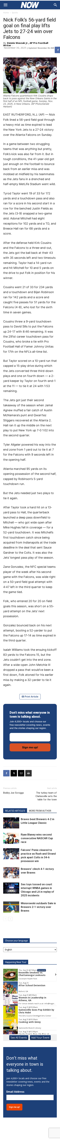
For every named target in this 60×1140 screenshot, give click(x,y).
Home (6, 12)
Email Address (15, 1091)
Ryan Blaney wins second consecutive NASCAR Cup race (37, 838)
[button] (5, 5)
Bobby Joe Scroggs (13, 792)
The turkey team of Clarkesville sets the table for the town (46, 796)
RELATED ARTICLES (15, 810)
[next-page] (10, 919)
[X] (14, 773)
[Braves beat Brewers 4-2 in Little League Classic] (11, 822)
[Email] (21, 773)
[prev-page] (5, 919)
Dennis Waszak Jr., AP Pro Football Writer (25, 44)
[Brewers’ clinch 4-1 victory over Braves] (11, 872)
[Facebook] (6, 773)
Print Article (31, 696)
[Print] (28, 773)
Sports (15, 12)
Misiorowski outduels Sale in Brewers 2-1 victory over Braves (38, 907)
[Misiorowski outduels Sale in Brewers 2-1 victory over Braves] (11, 907)
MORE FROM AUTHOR (40, 810)
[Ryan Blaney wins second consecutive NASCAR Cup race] (11, 838)
